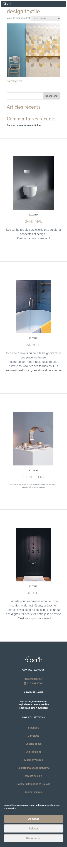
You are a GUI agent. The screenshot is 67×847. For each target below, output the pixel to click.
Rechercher (51, 95)
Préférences (33, 838)
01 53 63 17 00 (34, 683)
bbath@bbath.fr (33, 678)
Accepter (33, 818)
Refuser (33, 828)
